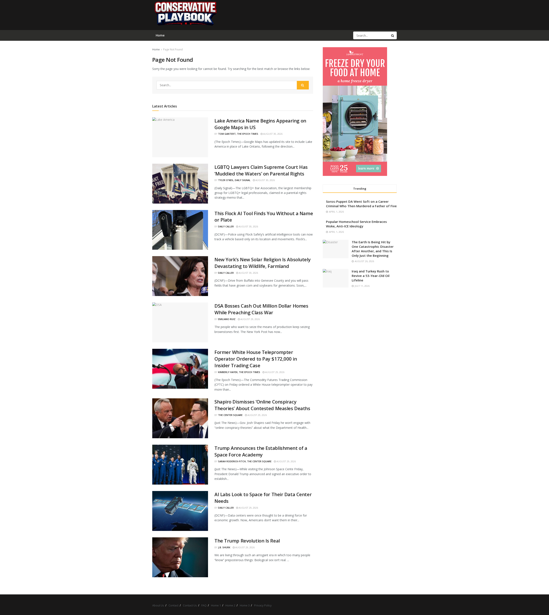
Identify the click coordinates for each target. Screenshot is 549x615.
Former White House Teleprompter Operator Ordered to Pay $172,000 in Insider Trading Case (255, 359)
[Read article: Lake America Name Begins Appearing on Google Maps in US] (180, 137)
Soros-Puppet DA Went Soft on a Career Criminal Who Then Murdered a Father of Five (361, 203)
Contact (173, 605)
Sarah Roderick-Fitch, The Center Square (244, 461)
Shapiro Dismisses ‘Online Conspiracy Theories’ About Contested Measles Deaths (262, 404)
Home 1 (216, 605)
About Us (158, 605)
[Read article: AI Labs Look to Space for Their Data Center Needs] (180, 511)
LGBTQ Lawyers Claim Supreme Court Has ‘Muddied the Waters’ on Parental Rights (261, 170)
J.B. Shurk (224, 547)
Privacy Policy (263, 605)
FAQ (204, 605)
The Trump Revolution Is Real (247, 540)
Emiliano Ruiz (226, 319)
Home (156, 49)
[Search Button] (393, 35)
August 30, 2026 (272, 133)
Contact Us (190, 605)
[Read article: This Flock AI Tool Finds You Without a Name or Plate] (180, 230)
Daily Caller (226, 226)
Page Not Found (173, 49)
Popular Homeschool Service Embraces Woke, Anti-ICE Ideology (356, 223)
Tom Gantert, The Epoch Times (238, 133)
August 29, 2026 (250, 319)
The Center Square (230, 415)
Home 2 (230, 605)
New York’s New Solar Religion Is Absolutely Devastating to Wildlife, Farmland (262, 262)
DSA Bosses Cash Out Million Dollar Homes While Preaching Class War (261, 309)
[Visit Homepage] (185, 15)
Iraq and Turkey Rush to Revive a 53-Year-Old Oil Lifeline (370, 275)
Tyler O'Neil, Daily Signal (234, 180)
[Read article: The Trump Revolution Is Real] (180, 557)
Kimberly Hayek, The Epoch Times (239, 372)
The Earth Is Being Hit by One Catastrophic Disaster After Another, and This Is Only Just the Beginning (373, 249)
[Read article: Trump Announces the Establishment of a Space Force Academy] (180, 465)
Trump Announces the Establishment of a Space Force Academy (260, 451)
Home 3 (245, 605)
